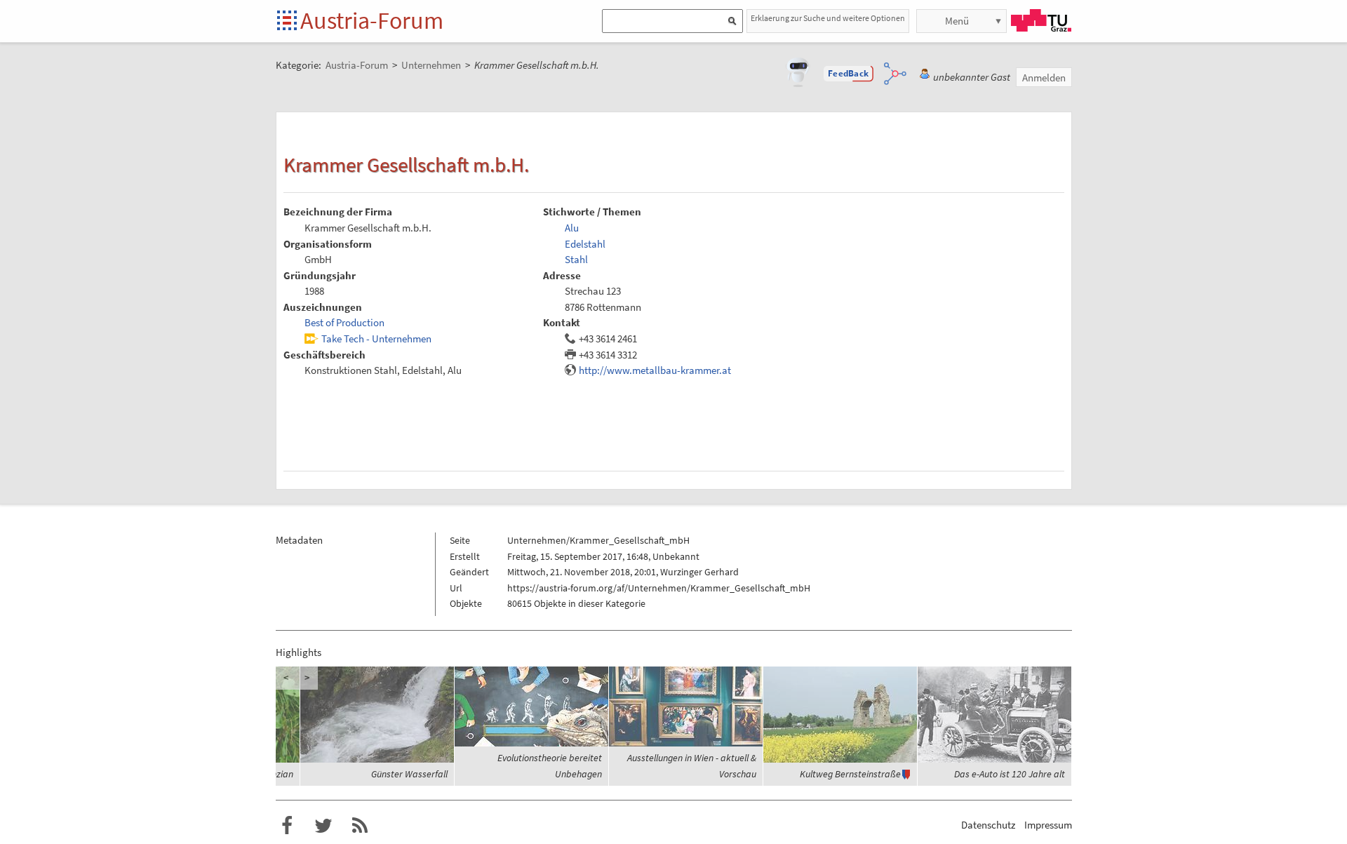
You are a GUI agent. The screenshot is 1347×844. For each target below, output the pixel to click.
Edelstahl (585, 243)
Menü (957, 20)
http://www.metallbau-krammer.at (655, 370)
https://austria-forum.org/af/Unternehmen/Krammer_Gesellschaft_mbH (658, 588)
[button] (848, 73)
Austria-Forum (371, 20)
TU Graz (1041, 20)
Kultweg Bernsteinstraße (850, 774)
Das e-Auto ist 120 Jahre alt (1009, 774)
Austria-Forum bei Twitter (323, 826)
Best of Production (344, 322)
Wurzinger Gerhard (699, 571)
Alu (572, 227)
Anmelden (1044, 77)
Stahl (576, 259)
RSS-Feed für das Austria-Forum (360, 826)
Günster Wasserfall (409, 774)
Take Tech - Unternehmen (376, 338)
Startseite (288, 21)
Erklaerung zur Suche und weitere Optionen (828, 18)
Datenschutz (988, 824)
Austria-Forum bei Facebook (287, 826)
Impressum (1048, 824)
